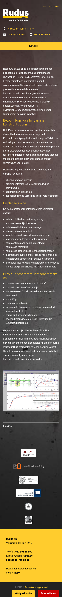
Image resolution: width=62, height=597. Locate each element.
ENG (50, 6)
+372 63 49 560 (42, 34)
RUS (57, 6)
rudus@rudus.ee (16, 34)
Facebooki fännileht (17, 559)
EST (44, 6)
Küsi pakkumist (23, 593)
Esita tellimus (48, 593)
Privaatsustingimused (36, 587)
